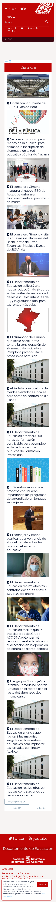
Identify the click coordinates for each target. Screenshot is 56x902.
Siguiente (41, 808)
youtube (39, 838)
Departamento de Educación (28, 848)
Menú (10, 17)
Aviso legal (7, 869)
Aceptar (42, 884)
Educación (15, 8)
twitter (18, 838)
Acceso (32, 28)
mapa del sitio (14, 28)
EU (13, 31)
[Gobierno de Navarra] (28, 859)
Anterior (17, 808)
